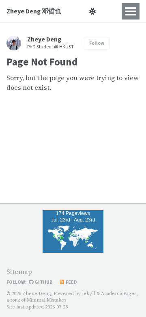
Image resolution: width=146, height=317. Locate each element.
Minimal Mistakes (47, 300)
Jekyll (88, 294)
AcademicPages (119, 294)
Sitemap (19, 271)
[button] (92, 11)
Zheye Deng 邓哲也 (33, 11)
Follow (96, 43)
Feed (71, 282)
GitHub (43, 282)
